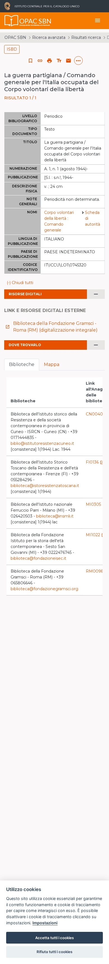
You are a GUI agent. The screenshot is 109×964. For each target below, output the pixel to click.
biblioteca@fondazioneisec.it (38, 558)
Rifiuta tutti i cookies (54, 951)
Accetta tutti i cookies (54, 937)
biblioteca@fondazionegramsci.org (44, 588)
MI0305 (96, 504)
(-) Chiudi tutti (20, 282)
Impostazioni (45, 922)
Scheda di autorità (92, 218)
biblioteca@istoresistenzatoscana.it (45, 485)
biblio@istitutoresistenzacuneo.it (42, 443)
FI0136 (95, 462)
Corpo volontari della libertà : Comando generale (59, 221)
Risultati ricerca (86, 37)
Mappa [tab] (51, 364)
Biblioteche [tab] (21, 364)
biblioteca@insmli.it (55, 516)
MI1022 (96, 534)
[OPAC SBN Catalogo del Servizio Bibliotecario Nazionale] (11, 20)
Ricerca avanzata (48, 37)
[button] (40, 61)
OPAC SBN (15, 37)
